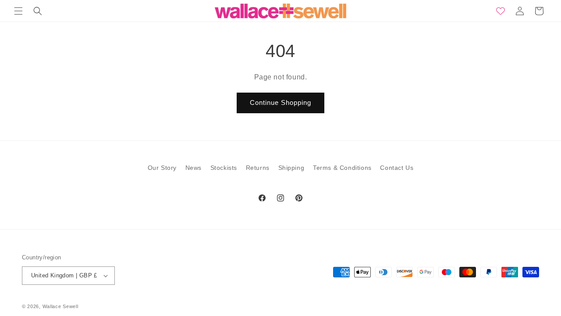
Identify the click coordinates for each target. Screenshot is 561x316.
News (193, 167)
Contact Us (396, 167)
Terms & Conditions (342, 167)
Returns (258, 167)
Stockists (223, 167)
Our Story (162, 167)
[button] (18, 11)
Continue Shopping (280, 102)
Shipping (291, 167)
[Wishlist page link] (500, 11)
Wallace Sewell (60, 306)
